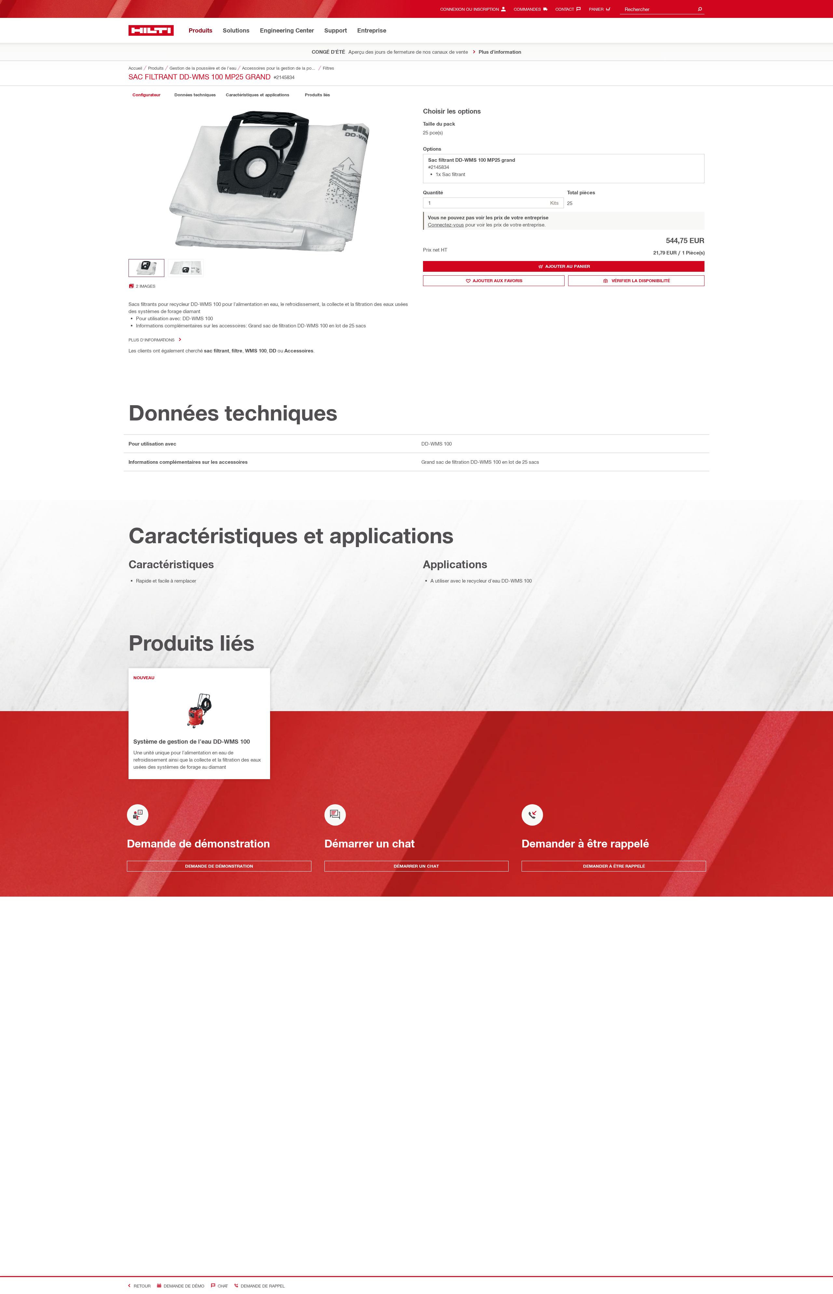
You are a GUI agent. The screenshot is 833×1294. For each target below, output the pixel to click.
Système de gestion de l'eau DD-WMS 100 (191, 741)
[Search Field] (700, 9)
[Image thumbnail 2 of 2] (186, 268)
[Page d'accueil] (151, 30)
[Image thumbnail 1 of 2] (146, 268)
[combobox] (662, 9)
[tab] (146, 95)
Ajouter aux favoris (497, 280)
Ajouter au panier (567, 266)
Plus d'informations (151, 339)
